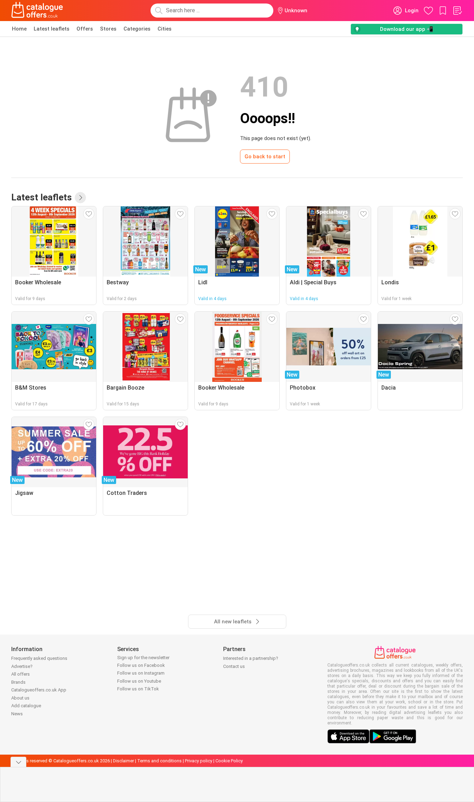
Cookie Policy (229, 760)
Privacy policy (198, 760)
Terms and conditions (159, 760)
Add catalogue (26, 705)
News (17, 713)
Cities (165, 29)
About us (20, 698)
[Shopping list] (457, 10)
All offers (20, 674)
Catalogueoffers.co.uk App (38, 689)
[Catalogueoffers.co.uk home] (37, 10)
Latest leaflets (51, 29)
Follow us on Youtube (139, 681)
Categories (137, 29)
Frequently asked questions (39, 658)
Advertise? (22, 666)
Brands (18, 682)
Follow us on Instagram (141, 673)
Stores (108, 29)
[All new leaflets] (80, 197)
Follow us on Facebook (141, 665)
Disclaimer (123, 760)
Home (19, 29)
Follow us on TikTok (138, 688)
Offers (84, 29)
